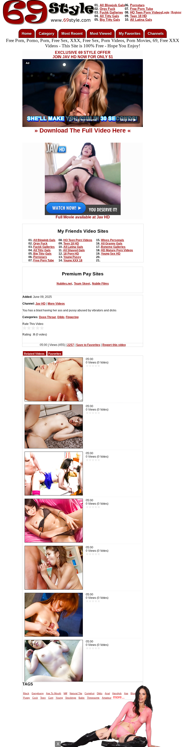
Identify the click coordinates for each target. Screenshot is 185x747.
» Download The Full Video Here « (82, 130)
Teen (43, 697)
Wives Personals (112, 240)
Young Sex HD (110, 253)
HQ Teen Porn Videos (146, 12)
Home (27, 33)
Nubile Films (100, 283)
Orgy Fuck (107, 9)
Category (46, 33)
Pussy (26, 697)
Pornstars (137, 5)
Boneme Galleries (113, 247)
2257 (70, 345)
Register (176, 12)
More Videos (56, 303)
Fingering (72, 317)
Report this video (114, 345)
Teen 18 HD (138, 16)
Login (165, 12)
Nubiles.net (64, 283)
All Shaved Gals (74, 250)
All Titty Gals (109, 16)
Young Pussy (72, 257)
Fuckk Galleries (111, 12)
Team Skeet (82, 283)
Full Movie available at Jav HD (83, 217)
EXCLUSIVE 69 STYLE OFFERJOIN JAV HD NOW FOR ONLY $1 (83, 54)
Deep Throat (47, 317)
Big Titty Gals (110, 19)
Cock (35, 697)
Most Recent (72, 33)
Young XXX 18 (72, 260)
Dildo (60, 317)
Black (26, 693)
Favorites (54, 354)
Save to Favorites (88, 345)
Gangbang (38, 693)
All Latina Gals (141, 19)
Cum (50, 697)
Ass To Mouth (53, 693)
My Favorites (129, 33)
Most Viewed (101, 33)
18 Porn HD (71, 253)
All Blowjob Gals (112, 5)
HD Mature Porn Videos (117, 250)
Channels (156, 33)
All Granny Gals (111, 243)
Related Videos (34, 354)
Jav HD (40, 303)
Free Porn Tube (141, 9)
